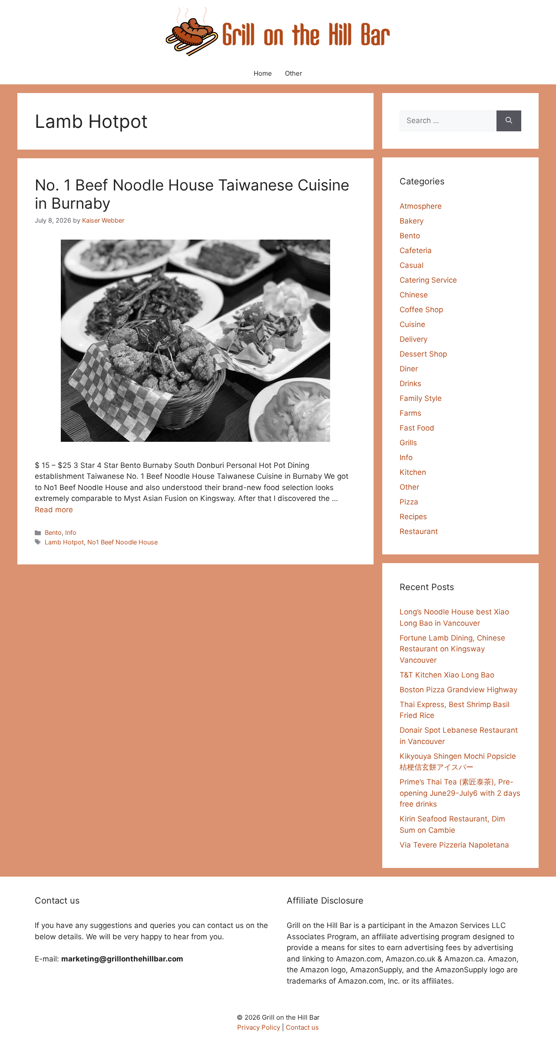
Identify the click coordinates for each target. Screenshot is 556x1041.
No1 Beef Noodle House (122, 542)
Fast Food (417, 428)
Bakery (412, 221)
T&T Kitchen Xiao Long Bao (447, 675)
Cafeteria (416, 250)
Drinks (410, 383)
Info (70, 532)
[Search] (508, 120)
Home (263, 73)
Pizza (409, 501)
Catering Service (428, 280)
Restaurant (419, 531)
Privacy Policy (258, 1027)
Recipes (413, 516)
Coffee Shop (421, 309)
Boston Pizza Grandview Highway (458, 689)
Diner (409, 368)
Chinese (414, 294)
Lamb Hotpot (64, 542)
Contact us (302, 1027)
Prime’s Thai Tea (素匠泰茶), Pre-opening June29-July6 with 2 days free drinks (460, 792)
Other (293, 73)
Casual (412, 265)
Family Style (421, 398)
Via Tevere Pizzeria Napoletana (454, 845)
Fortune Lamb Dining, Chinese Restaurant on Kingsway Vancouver (452, 649)
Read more (54, 509)
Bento (53, 532)
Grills (408, 442)
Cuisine (412, 324)
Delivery (413, 339)
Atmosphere (421, 206)
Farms (410, 413)
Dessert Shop (423, 354)
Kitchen (413, 472)
